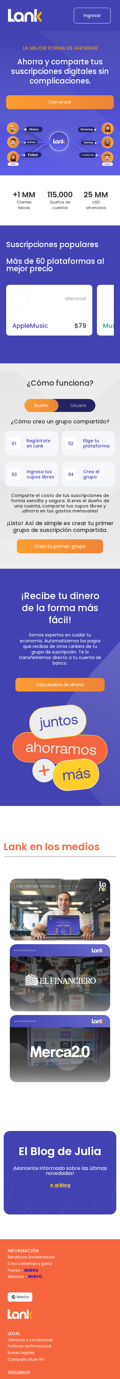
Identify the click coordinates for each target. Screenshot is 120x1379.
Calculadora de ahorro (60, 685)
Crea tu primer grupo (60, 546)
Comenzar (60, 102)
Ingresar (92, 15)
